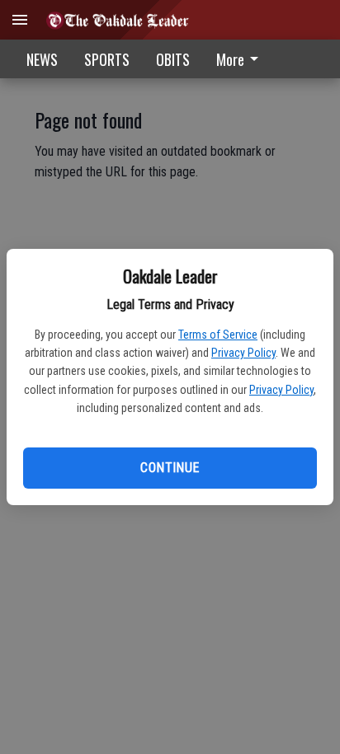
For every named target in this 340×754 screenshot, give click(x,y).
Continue (169, 467)
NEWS (42, 59)
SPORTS (107, 59)
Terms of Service (217, 334)
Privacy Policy (243, 352)
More (230, 59)
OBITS (173, 59)
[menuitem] (242, 59)
